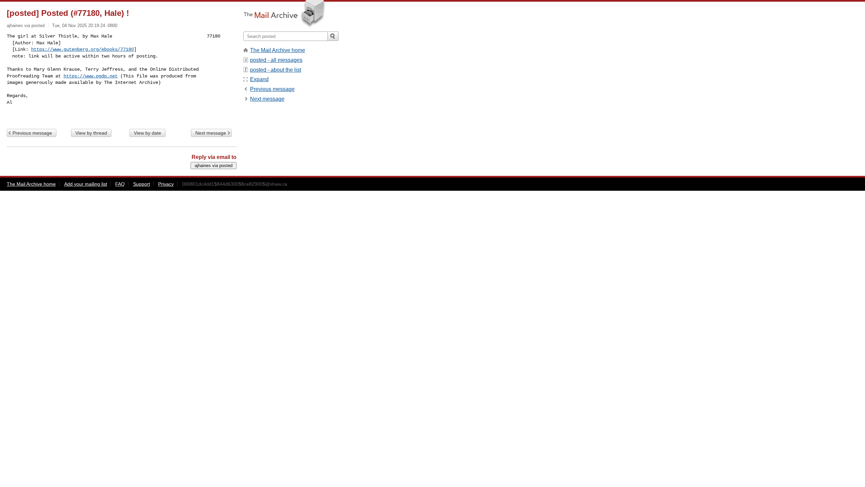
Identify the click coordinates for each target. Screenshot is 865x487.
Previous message (32, 133)
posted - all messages (276, 60)
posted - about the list (275, 70)
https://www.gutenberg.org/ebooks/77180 (82, 49)
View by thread (91, 133)
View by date (147, 133)
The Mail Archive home (277, 50)
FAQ (120, 184)
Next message (210, 133)
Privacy (166, 184)
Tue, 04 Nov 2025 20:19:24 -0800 (84, 25)
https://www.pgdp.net (91, 76)
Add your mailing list (85, 184)
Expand (259, 79)
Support (141, 184)
